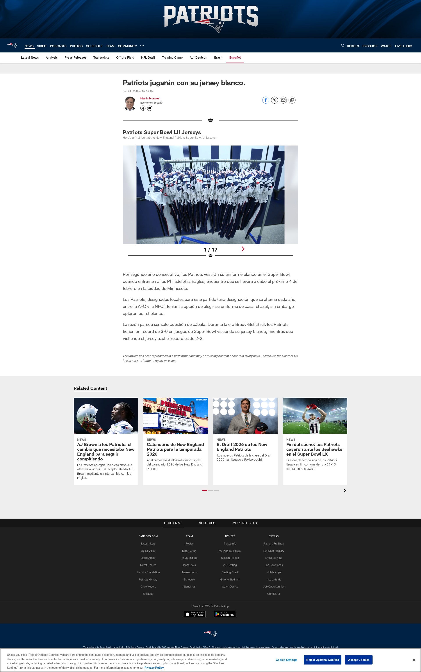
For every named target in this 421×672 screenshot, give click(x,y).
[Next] (243, 249)
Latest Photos (148, 564)
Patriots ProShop (274, 543)
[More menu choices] (142, 45)
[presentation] (345, 491)
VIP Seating (230, 564)
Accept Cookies (358, 659)
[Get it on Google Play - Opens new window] (225, 616)
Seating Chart (230, 572)
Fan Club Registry (273, 550)
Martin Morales (149, 98)
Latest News (148, 543)
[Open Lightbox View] (210, 205)
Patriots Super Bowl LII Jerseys (162, 132)
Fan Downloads (274, 564)
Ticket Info (230, 543)
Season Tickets (230, 557)
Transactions (189, 572)
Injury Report (189, 557)
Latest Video (148, 550)
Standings (189, 586)
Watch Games (230, 586)
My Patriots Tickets (230, 550)
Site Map (148, 593)
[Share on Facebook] (265, 102)
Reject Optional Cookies (322, 659)
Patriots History (148, 579)
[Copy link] (292, 100)
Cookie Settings (286, 659)
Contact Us (273, 593)
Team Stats (189, 564)
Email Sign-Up (273, 557)
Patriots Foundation (148, 572)
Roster (189, 543)
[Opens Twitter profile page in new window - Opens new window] (143, 108)
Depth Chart (189, 550)
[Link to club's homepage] (12, 45)
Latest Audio (148, 557)
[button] (205, 490)
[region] (210, 660)
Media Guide (273, 579)
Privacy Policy (154, 667)
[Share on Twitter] (274, 102)
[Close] (414, 660)
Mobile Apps (273, 572)
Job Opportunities (274, 586)
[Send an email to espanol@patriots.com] (149, 108)
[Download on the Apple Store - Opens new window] (194, 614)
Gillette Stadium (229, 579)
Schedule (189, 579)
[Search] (343, 46)
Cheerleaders (148, 586)
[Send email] (283, 102)
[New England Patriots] (210, 634)
